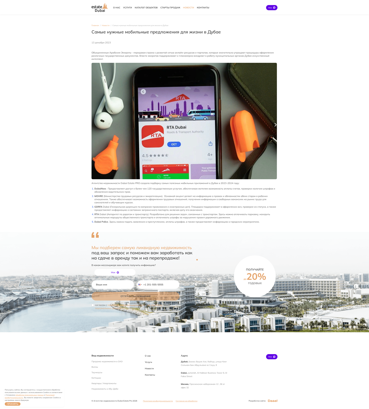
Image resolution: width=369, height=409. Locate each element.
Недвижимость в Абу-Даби (105, 389)
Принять (12, 404)
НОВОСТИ (188, 7)
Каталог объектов (146, 7)
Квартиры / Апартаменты (104, 383)
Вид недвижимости (103, 355)
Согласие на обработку (186, 401)
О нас (148, 355)
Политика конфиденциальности (158, 401)
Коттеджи (96, 378)
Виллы (95, 367)
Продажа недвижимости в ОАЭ (107, 361)
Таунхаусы (97, 372)
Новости (149, 368)
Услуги (148, 362)
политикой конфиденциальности (126, 305)
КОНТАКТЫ (203, 7)
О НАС (116, 7)
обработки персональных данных (30, 395)
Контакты (150, 374)
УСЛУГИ (127, 7)
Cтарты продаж (170, 7)
